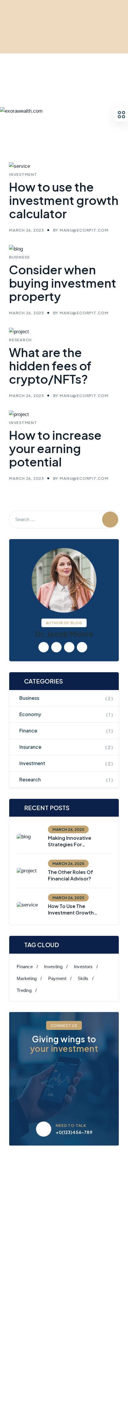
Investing (53, 966)
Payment (57, 978)
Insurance (30, 747)
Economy (30, 714)
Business (29, 698)
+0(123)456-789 (74, 1132)
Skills (83, 978)
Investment (32, 763)
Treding (24, 990)
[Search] (110, 520)
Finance (28, 730)
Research (30, 779)
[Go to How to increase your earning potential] (64, 327)
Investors (83, 966)
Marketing (27, 978)
